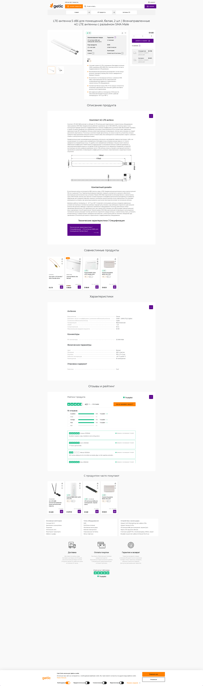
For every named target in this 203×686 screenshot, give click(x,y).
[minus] (134, 36)
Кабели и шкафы (51, 529)
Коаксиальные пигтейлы (91, 527)
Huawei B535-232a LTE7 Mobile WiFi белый (91, 272)
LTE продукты (101, 12)
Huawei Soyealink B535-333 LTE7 (109, 272)
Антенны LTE (126, 12)
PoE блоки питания (89, 520)
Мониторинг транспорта (53, 527)
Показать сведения (132, 683)
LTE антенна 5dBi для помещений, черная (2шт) (90, 495)
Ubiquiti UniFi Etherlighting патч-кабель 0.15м (134, 518)
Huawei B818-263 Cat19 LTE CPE (73, 495)
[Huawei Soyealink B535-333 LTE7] (109, 263)
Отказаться (153, 679)
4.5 (89, 33)
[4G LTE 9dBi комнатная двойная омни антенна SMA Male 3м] (56, 485)
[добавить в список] (125, 33)
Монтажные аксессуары (91, 522)
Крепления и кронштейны (54, 520)
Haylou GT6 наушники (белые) (129, 525)
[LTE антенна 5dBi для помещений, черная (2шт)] (91, 485)
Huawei (77, 12)
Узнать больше (61, 677)
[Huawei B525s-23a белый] (73, 263)
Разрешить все (153, 674)
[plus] (152, 36)
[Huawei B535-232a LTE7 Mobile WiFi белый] (91, 263)
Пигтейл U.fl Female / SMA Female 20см (55, 272)
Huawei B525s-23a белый (71, 272)
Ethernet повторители (90, 525)
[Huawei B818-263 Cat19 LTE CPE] (73, 485)
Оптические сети (51, 525)
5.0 (86, 270)
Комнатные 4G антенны (114, 53)
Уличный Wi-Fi (50, 518)
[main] (57, 6)
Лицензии (49, 522)
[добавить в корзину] (62, 285)
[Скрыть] (151, 116)
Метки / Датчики (88, 529)
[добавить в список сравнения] (122, 33)
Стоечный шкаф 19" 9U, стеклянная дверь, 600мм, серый (137, 527)
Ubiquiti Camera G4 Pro (127, 520)
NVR (85, 518)
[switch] (87, 683)
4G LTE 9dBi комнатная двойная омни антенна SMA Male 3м (55, 495)
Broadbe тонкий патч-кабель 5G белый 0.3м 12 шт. (135, 529)
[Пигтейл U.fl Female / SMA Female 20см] (56, 263)
